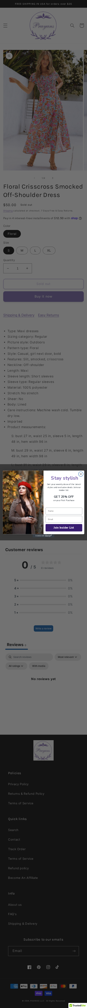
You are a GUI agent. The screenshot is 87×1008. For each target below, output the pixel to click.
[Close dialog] (81, 474)
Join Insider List (64, 528)
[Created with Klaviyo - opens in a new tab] (43, 536)
